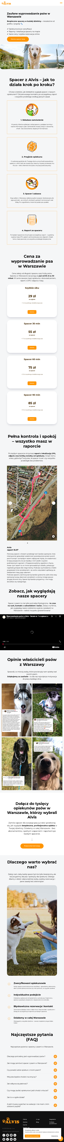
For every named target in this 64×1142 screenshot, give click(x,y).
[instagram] (3, 1140)
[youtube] (11, 1140)
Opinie (25, 1125)
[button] (18, 39)
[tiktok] (7, 1140)
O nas (38, 1119)
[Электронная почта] (15, 1140)
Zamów (25, 1122)
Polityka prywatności (53, 1122)
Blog (37, 1122)
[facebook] (3, 1136)
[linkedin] (15, 1136)
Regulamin (52, 1119)
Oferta (25, 1119)
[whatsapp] (11, 1136)
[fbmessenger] (7, 1136)
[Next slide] (53, 503)
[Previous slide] (10, 503)
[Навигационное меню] (61, 2)
